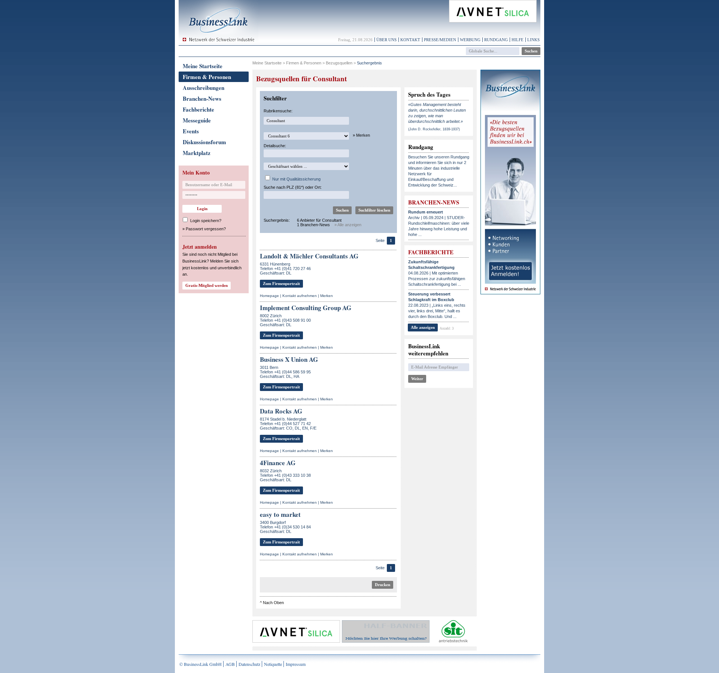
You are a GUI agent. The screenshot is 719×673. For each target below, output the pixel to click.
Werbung (470, 39)
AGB (230, 664)
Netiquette (273, 664)
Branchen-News (202, 98)
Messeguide (197, 120)
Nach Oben (273, 602)
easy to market (280, 514)
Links (533, 39)
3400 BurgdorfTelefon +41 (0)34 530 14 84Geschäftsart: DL (285, 527)
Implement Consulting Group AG (305, 307)
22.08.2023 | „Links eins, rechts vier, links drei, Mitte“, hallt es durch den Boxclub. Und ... (436, 305)
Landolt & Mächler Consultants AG (309, 256)
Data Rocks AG (281, 411)
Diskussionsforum (204, 142)
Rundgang (496, 39)
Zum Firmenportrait (281, 283)
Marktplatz (196, 153)
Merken (326, 296)
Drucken (382, 584)
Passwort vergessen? (206, 229)
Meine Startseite (202, 66)
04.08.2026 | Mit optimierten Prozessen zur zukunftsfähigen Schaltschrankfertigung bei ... (436, 273)
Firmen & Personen (207, 77)
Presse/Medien (440, 39)
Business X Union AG (289, 359)
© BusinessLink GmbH (200, 664)
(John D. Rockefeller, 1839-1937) (434, 129)
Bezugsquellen (339, 63)
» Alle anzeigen (347, 224)
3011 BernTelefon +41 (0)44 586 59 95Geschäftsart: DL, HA (285, 372)
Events (191, 131)
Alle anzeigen (423, 327)
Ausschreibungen (203, 88)
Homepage (269, 296)
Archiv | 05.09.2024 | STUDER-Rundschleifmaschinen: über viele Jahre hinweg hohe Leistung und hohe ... (438, 223)
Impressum (296, 664)
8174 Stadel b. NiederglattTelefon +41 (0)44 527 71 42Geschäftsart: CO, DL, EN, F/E (288, 423)
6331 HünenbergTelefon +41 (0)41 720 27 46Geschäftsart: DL (285, 268)
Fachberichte (198, 109)
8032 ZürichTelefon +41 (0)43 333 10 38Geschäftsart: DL (285, 475)
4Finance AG (277, 462)
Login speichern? (205, 220)
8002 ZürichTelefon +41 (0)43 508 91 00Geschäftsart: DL (285, 320)
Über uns (386, 39)
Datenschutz (249, 664)
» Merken (361, 135)
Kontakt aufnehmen (299, 296)
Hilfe (518, 39)
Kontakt (410, 39)
